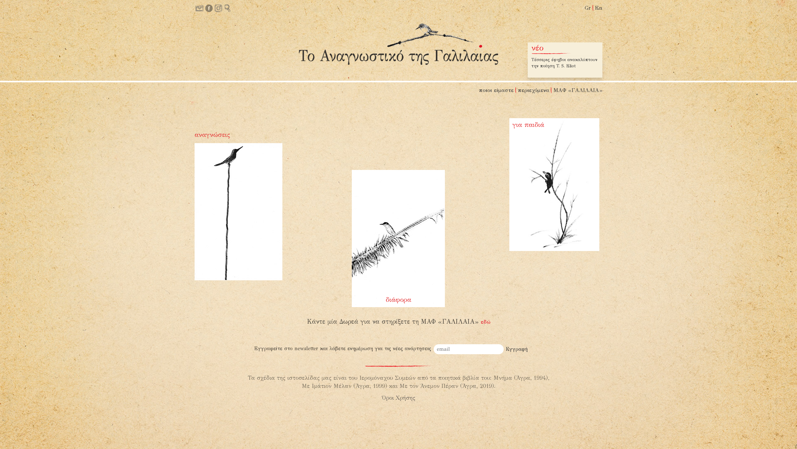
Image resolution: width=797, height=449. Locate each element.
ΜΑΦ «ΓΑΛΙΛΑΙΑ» (577, 90)
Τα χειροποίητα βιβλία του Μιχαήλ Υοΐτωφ (559, 63)
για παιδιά (528, 125)
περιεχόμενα (533, 90)
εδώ (485, 322)
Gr (588, 8)
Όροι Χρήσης (398, 397)
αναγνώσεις (212, 135)
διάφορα (398, 300)
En (598, 8)
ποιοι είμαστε (496, 90)
